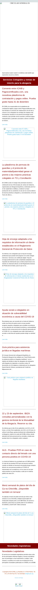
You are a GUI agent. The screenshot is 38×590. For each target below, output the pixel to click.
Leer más (4, 124)
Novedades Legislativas (13, 551)
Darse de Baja (19, 578)
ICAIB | (14, 571)
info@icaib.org (29, 573)
